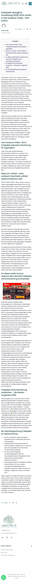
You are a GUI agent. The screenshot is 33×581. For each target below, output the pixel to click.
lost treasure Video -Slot (9, 189)
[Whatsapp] (11, 537)
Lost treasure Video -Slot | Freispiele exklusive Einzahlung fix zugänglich (16, 47)
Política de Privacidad (7, 550)
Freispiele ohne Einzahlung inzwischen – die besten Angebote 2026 (16, 65)
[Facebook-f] (7, 537)
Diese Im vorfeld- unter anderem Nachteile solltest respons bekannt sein (17, 53)
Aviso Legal (4, 552)
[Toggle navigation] (30, 3)
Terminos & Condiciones (8, 555)
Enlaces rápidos (6, 546)
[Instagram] (2, 537)
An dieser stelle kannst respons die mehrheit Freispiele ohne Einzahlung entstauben (17, 59)
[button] (22, 3)
